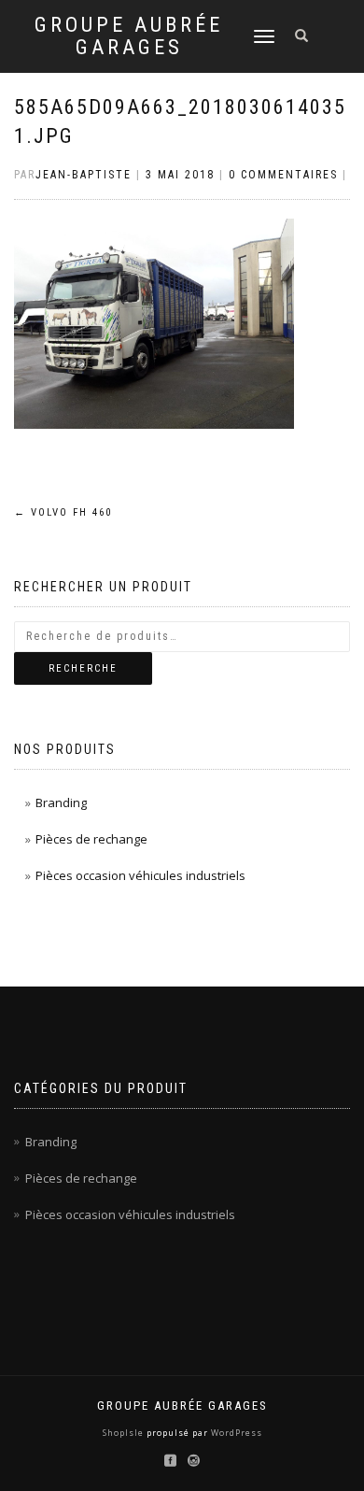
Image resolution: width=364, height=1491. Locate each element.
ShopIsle (125, 1433)
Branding (61, 802)
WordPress (235, 1433)
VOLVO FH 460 (63, 512)
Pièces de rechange (91, 839)
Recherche (83, 668)
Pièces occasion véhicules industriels (140, 875)
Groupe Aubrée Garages (129, 36)
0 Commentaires (283, 174)
